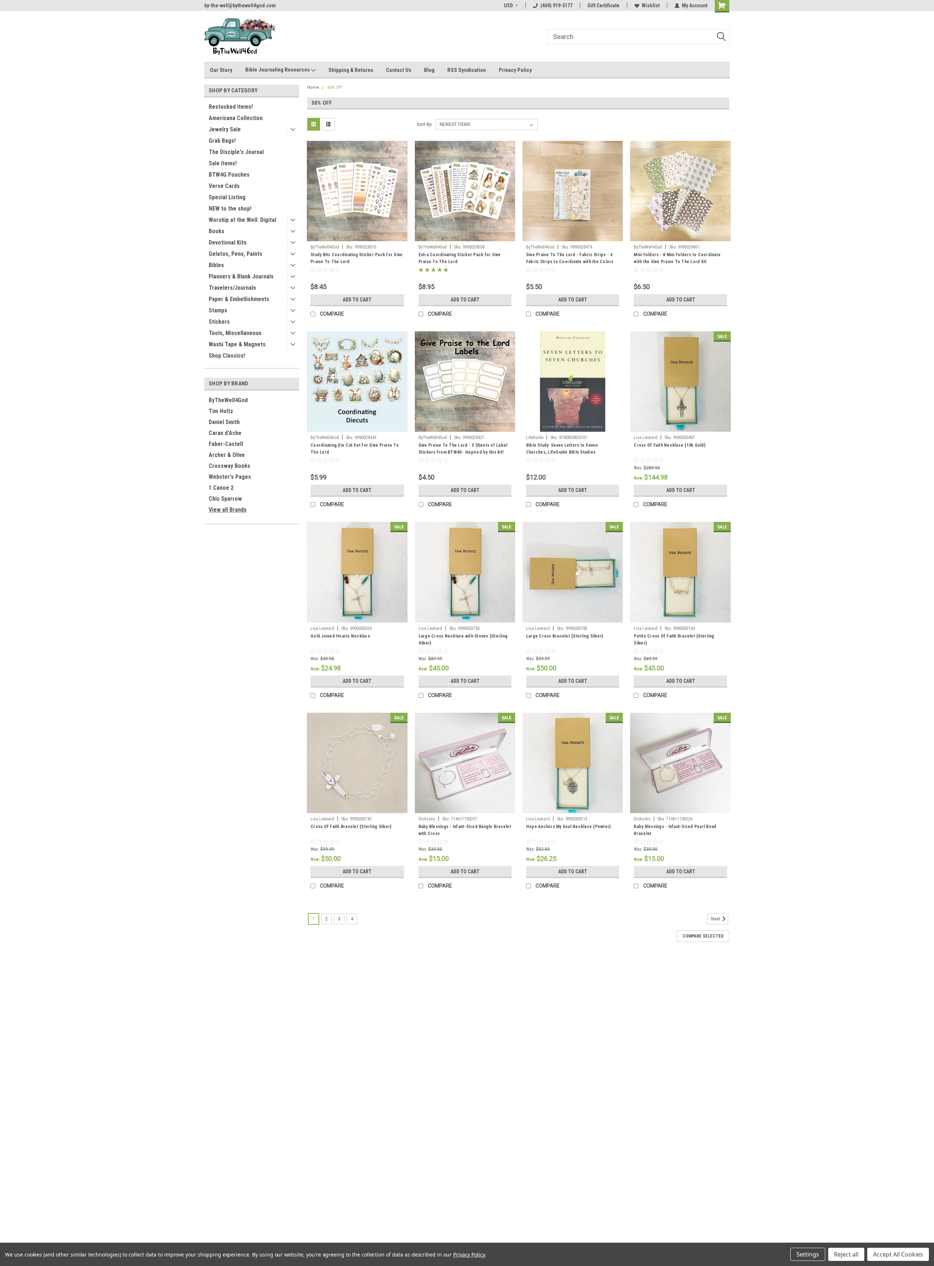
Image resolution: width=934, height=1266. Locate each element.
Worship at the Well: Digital (242, 219)
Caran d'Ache (225, 433)
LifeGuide (534, 437)
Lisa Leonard (645, 437)
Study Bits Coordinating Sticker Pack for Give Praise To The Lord (356, 258)
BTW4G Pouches (229, 174)
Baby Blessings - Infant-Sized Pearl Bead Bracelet (675, 830)
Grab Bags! (222, 140)
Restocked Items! (231, 106)
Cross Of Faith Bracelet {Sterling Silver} (350, 826)
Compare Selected (703, 936)
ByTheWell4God (228, 400)
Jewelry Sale (225, 129)
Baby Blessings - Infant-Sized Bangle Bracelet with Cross (464, 830)
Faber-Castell (226, 443)
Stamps (218, 310)
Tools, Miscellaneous (235, 333)
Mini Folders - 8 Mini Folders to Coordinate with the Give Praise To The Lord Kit (677, 258)
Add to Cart (357, 300)
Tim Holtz (221, 411)
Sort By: (425, 124)
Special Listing (227, 197)
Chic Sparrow (225, 498)
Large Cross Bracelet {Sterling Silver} (564, 636)
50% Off (334, 87)
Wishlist (651, 5)
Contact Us (398, 70)
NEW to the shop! (230, 208)
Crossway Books (229, 465)
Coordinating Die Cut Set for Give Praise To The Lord (354, 449)
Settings (807, 1254)
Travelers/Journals (232, 287)
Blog (429, 70)
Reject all (846, 1254)
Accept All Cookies (898, 1254)
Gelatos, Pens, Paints (235, 253)
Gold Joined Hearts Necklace (340, 636)
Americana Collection (236, 118)
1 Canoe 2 (221, 487)
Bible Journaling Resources (278, 69)
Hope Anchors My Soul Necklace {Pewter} (568, 826)
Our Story (221, 70)
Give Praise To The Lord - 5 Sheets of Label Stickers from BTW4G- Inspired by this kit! (462, 449)
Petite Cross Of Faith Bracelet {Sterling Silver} (674, 640)
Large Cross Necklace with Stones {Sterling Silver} (463, 640)
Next (716, 918)
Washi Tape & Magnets (237, 344)
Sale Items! (223, 163)
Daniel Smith (224, 422)
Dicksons (426, 818)
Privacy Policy (515, 70)
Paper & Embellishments (239, 299)
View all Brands (228, 509)
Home (313, 87)
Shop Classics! (227, 355)
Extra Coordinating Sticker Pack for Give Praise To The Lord (459, 258)
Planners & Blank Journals (241, 276)
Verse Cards (224, 185)
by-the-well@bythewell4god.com (240, 5)
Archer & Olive (227, 454)
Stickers (219, 321)
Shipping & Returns (350, 70)
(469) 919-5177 (556, 5)
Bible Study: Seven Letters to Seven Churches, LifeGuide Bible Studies (562, 449)
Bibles (216, 265)
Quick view (357, 236)
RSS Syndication (466, 70)
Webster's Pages (230, 476)
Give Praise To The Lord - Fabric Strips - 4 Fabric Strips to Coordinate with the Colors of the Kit (570, 261)
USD (508, 5)
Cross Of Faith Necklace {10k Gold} (670, 445)
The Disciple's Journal (236, 152)
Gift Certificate (603, 5)
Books (216, 231)
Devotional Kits (228, 242)
